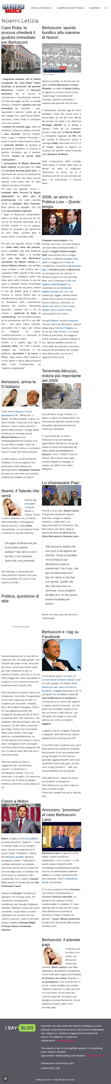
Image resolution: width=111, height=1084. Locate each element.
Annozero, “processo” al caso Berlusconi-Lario (61, 815)
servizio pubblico (29, 838)
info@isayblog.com (66, 1040)
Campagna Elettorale (70, 8)
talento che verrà (50, 306)
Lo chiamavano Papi (60, 482)
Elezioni (94, 8)
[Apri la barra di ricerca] (106, 8)
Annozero (73, 320)
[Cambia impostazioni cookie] (5, 1078)
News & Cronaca (41, 8)
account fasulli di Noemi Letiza (57, 679)
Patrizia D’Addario (64, 328)
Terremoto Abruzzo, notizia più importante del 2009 (61, 376)
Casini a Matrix (14, 801)
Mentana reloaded (14, 857)
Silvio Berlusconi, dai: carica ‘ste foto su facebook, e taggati (59, 687)
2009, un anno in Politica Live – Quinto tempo (61, 202)
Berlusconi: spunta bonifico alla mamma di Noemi (61, 32)
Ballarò (54, 320)
